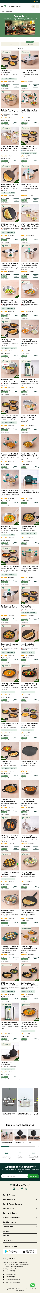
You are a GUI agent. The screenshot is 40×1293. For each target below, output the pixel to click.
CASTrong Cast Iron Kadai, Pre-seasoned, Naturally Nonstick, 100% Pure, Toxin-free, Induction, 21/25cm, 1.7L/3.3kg (29, 800)
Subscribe (33, 1176)
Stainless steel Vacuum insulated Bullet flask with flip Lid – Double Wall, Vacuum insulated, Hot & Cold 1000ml (10, 1024)
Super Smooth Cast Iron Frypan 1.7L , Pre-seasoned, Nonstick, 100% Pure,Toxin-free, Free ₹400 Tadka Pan (30, 528)
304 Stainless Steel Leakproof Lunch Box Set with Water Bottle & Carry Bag (30, 491)
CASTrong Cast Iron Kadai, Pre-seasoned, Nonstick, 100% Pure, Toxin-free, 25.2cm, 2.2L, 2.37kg (9, 800)
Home (2, 11)
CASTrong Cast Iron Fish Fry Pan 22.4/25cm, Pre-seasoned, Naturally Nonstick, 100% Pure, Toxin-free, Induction (9, 837)
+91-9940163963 (11, 1277)
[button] (37, 6)
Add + (36, 200)
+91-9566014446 (11, 1274)
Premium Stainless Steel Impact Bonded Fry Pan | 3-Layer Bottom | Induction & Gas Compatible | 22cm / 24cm (29, 455)
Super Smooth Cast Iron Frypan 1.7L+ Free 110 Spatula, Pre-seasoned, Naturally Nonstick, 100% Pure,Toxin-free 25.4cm (10, 645)
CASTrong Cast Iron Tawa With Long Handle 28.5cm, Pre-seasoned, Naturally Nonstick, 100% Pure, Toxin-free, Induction (30, 911)
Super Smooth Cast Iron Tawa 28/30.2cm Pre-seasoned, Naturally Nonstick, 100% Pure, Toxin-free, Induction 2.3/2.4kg (29, 762)
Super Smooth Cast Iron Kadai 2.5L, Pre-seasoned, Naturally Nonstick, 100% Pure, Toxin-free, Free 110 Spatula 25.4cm (30, 1024)
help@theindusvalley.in (13, 1280)
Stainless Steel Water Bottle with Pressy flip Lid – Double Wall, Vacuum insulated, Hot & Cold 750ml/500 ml (30, 380)
